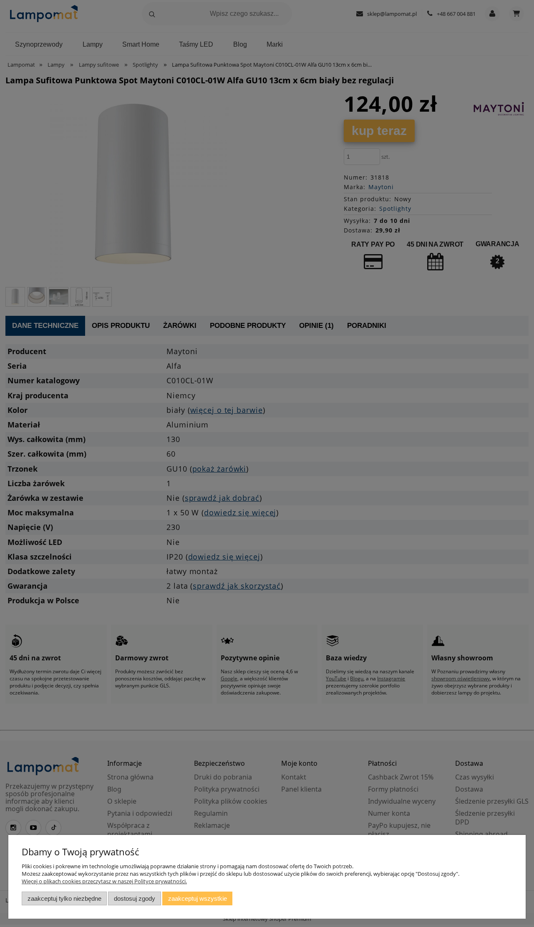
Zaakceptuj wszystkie (197, 898)
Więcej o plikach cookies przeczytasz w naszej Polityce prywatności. (104, 881)
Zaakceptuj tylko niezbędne (64, 898)
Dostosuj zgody (134, 898)
